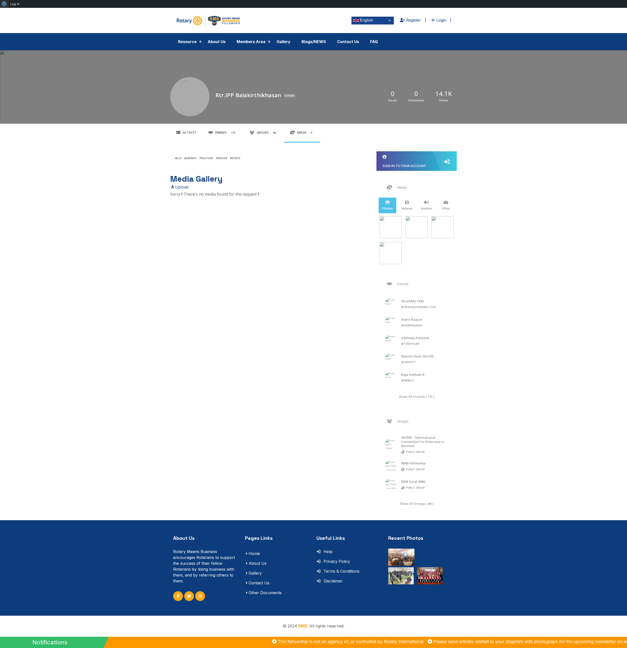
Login (440, 20)
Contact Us (348, 41)
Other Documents (265, 592)
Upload (181, 187)
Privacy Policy (336, 561)
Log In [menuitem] (15, 4)
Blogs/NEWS (313, 41)
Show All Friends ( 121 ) (416, 396)
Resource (187, 41)
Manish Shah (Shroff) (417, 356)
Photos (206, 158)
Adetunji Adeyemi (415, 338)
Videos (221, 158)
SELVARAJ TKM (412, 301)
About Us (217, 41)
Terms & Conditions (341, 571)
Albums (190, 158)
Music (235, 158)
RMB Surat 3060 (413, 481)
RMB (302, 626)
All (178, 158)
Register (413, 20)
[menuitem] (4, 4)
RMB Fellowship (413, 463)
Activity (189, 132)
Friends (225, 132)
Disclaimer (332, 580)
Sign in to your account (404, 166)
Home (254, 553)
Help (327, 551)
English (366, 20)
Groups (266, 132)
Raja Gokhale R (412, 374)
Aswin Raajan (411, 319)
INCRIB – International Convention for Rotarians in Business (422, 441)
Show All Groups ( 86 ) (416, 503)
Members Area (251, 41)
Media (304, 132)
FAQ (374, 41)
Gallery (283, 41)
